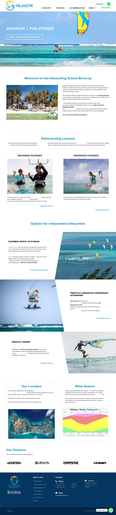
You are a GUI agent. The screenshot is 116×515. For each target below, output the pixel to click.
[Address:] (86, 481)
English (99, 4)
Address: (91, 480)
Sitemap (10, 511)
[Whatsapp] (110, 510)
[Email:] (56, 493)
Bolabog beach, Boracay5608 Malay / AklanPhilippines (91, 485)
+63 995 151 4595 (60, 485)
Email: (61, 493)
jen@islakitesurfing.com (61, 495)
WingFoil (61, 8)
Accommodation (77, 8)
